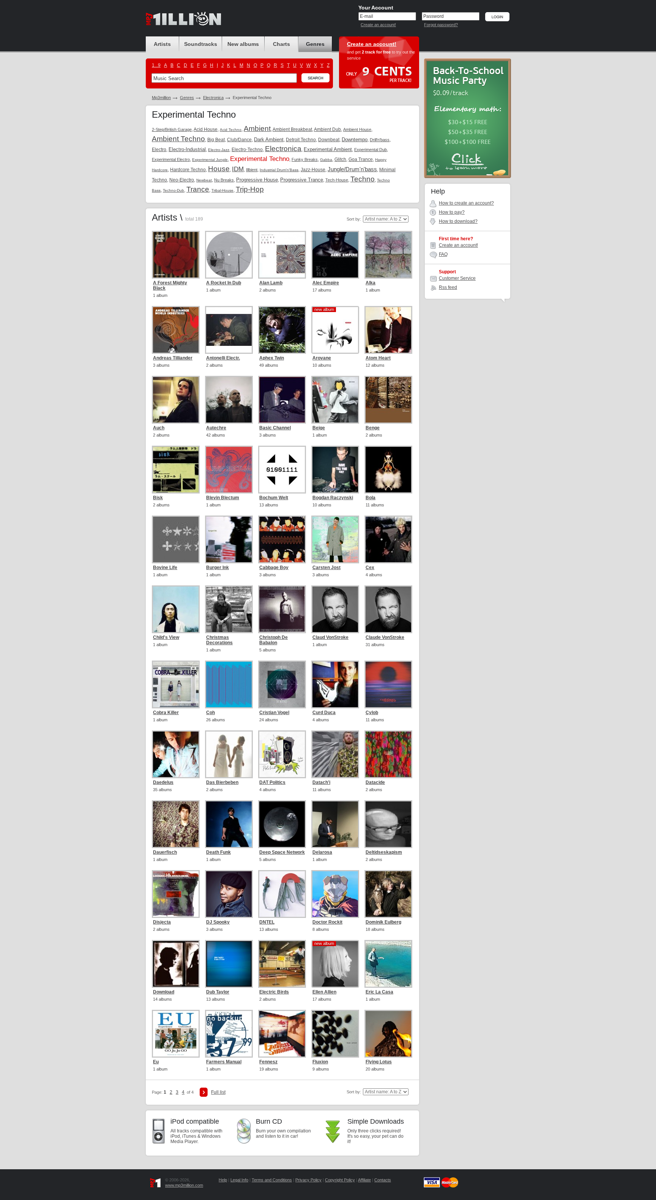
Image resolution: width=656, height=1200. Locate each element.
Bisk (158, 497)
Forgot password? (441, 24)
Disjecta (162, 922)
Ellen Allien (324, 992)
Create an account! (378, 24)
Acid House (206, 129)
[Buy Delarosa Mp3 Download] (335, 824)
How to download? (458, 221)
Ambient (257, 128)
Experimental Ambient (328, 149)
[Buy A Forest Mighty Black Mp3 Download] (176, 255)
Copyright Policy (340, 1180)
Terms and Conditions (272, 1180)
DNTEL (266, 922)
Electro (159, 149)
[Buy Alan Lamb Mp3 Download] (282, 255)
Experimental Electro (171, 159)
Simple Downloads (375, 1121)
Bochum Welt (273, 497)
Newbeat (204, 180)
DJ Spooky (218, 922)
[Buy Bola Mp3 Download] (388, 470)
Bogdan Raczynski (332, 497)
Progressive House (257, 180)
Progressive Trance (301, 180)
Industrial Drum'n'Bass (279, 170)
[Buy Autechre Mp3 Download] (229, 400)
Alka (370, 282)
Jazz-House (313, 169)
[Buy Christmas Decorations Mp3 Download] (229, 609)
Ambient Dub (327, 129)
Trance (197, 189)
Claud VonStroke (330, 637)
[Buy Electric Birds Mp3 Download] (282, 964)
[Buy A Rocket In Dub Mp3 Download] (229, 255)
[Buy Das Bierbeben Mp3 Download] (229, 754)
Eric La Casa (379, 992)
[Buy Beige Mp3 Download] (335, 400)
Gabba (326, 160)
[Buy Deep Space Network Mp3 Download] (282, 824)
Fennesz (268, 1061)
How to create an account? (466, 203)
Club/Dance (239, 139)
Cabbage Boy (274, 567)
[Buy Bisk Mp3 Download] (176, 470)
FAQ (443, 254)
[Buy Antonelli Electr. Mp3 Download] (229, 330)
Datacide (375, 782)
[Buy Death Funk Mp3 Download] (229, 824)
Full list (218, 1092)
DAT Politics (272, 782)
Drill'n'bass (380, 139)
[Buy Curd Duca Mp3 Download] (335, 684)
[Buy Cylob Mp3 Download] (388, 684)
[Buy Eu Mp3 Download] (176, 1034)
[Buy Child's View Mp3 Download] (176, 609)
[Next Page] (204, 1092)
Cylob (372, 712)
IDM (238, 169)
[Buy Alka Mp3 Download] (388, 255)
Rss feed (448, 287)
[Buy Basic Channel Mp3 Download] (282, 400)
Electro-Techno (247, 149)
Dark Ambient (269, 139)
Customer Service (457, 278)
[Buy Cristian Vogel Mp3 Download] (282, 684)
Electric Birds (274, 992)
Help (223, 1180)
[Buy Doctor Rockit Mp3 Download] (335, 894)
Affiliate (364, 1180)
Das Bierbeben (222, 782)
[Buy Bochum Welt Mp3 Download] (282, 470)
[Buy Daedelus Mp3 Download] (176, 754)
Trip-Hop (250, 189)
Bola (370, 497)
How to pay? (452, 212)
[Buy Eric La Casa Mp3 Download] (388, 964)
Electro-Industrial (187, 149)
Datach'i (321, 782)
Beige (318, 427)
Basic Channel (275, 427)
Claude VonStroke (385, 637)
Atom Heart (378, 358)
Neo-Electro (181, 180)
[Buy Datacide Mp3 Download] (388, 754)
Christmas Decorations (219, 640)
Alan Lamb (270, 282)
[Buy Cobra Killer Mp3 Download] (176, 684)
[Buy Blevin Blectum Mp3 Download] (229, 470)
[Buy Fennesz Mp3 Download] (282, 1034)
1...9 (156, 65)
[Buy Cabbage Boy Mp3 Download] (282, 539)
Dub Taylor (217, 992)
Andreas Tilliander (172, 358)
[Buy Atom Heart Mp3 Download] (388, 330)
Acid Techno (230, 130)
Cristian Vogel (274, 712)
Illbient (251, 169)
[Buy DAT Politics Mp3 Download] (282, 754)
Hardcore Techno (188, 169)
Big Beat (216, 139)
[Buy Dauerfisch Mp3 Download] (176, 824)
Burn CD (269, 1121)
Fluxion (320, 1061)
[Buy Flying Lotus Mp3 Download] (388, 1034)
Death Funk (218, 852)
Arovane (321, 358)
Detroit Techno (301, 139)
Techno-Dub (173, 190)
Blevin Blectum (222, 497)
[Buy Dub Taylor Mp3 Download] (229, 964)
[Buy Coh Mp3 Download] (229, 684)
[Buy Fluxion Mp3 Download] (335, 1034)
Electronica (213, 97)
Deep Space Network (282, 852)
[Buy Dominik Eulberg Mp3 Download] (388, 894)
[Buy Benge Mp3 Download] (388, 400)
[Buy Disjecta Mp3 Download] (176, 894)
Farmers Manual (223, 1061)
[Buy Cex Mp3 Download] (388, 539)
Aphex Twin (271, 358)
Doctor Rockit (327, 922)
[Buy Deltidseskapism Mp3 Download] (388, 824)
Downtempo (354, 139)
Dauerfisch (165, 852)
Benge (373, 427)
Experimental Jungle (210, 160)
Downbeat (328, 139)
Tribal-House (222, 190)
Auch (158, 427)
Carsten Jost (326, 567)
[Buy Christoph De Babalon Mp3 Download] (282, 609)
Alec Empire (325, 282)
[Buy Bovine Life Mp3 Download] (176, 539)
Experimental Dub (370, 149)
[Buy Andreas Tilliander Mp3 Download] (176, 330)
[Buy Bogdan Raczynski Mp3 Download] (335, 470)
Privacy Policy (308, 1180)
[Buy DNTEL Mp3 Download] (282, 894)
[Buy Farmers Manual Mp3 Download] (229, 1034)
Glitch (340, 159)
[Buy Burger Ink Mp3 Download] (229, 539)
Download (163, 992)
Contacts (382, 1180)
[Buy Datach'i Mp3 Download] (335, 754)
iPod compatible (194, 1121)
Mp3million (161, 97)
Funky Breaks (305, 159)
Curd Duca (324, 712)
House (219, 169)
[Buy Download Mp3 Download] (176, 964)
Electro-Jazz (218, 150)
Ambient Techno (178, 139)
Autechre (216, 427)
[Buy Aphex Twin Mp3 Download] (282, 330)
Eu (156, 1061)
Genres (187, 97)
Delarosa (322, 852)
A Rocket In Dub (223, 282)
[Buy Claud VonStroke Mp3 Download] (335, 609)
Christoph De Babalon (273, 640)
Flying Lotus (379, 1061)
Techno (362, 179)
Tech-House (336, 180)
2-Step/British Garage (172, 129)
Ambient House (357, 129)
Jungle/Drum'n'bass (352, 169)
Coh (210, 712)
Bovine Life (165, 567)
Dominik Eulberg (383, 922)
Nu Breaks (224, 180)
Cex (370, 567)
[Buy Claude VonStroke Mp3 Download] (388, 609)
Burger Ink (217, 567)
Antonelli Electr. (223, 358)
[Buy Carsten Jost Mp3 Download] (335, 539)
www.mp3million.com (184, 1185)
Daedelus (163, 782)
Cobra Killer (166, 712)
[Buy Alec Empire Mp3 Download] (335, 255)
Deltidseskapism (384, 852)
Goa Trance (360, 159)
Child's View (166, 637)
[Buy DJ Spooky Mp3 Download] (229, 894)
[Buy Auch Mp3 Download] (176, 400)
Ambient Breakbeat (292, 129)
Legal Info (239, 1180)
